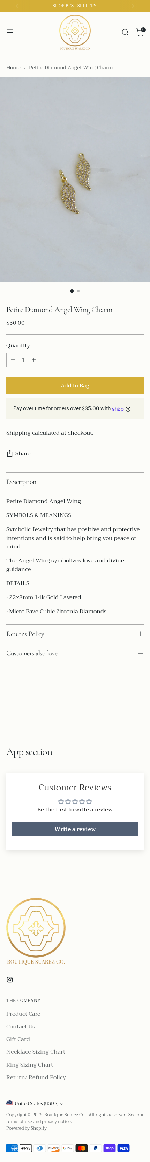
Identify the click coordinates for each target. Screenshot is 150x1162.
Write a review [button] (75, 829)
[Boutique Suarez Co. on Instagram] (10, 981)
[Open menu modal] (10, 32)
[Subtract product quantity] (13, 360)
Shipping (18, 433)
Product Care (23, 1014)
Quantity (18, 346)
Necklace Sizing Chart (35, 1052)
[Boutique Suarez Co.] (75, 32)
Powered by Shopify (26, 1128)
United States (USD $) (36, 1104)
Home (13, 67)
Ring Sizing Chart (29, 1065)
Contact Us (20, 1027)
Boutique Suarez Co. (65, 1115)
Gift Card (18, 1039)
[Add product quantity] (34, 360)
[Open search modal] (125, 32)
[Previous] (16, 6)
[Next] (133, 6)
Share (23, 454)
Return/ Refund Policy (36, 1077)
